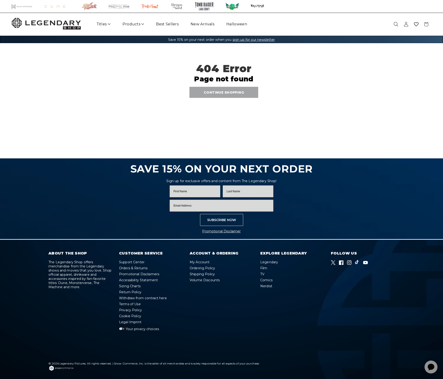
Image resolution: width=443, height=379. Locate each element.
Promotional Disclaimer (221, 231)
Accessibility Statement (138, 280)
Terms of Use (130, 304)
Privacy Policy (130, 310)
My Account (200, 262)
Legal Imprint (130, 322)
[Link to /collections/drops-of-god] (176, 6)
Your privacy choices (142, 329)
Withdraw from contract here (143, 298)
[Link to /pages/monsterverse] (22, 6)
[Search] (396, 24)
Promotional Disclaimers (139, 274)
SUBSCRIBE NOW (221, 220)
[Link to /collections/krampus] (257, 6)
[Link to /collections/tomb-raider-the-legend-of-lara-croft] (204, 6)
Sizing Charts (130, 286)
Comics (266, 280)
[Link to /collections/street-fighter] (89, 6)
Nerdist (266, 286)
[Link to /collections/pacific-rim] (118, 6)
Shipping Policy (202, 274)
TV (262, 274)
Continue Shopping (224, 92)
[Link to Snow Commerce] (61, 370)
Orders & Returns (133, 268)
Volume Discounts (205, 280)
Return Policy (130, 292)
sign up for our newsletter (254, 40)
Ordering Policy (202, 268)
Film (263, 268)
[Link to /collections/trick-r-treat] (150, 6)
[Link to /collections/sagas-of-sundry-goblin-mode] (232, 6)
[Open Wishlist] (416, 24)
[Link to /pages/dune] (57, 6)
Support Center (131, 262)
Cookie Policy (130, 316)
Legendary (269, 262)
